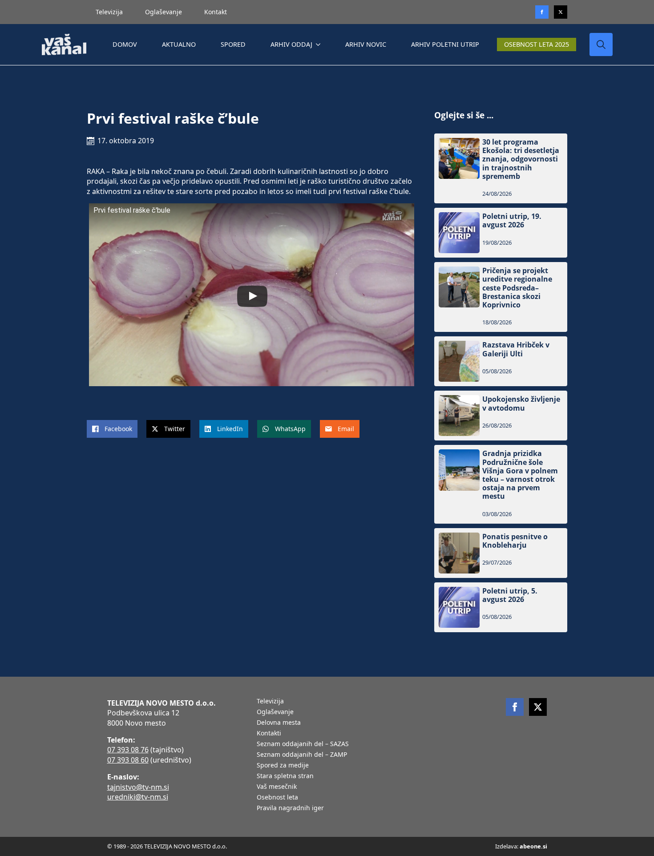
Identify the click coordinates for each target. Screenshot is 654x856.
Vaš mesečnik (277, 787)
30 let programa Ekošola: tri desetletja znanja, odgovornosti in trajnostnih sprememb (520, 159)
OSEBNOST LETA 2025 (536, 44)
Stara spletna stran (285, 776)
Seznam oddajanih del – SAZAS (303, 744)
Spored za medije (283, 765)
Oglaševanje (163, 12)
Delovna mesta (279, 723)
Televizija (109, 12)
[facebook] (515, 707)
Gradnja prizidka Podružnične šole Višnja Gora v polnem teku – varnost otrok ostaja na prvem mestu (520, 475)
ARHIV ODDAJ (291, 44)
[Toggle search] (601, 44)
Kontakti (269, 733)
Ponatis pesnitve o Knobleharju (515, 541)
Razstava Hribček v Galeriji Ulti (515, 349)
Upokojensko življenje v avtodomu (521, 403)
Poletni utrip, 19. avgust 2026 (511, 220)
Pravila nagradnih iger (290, 808)
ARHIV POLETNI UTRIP (445, 44)
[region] (116, 786)
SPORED (233, 44)
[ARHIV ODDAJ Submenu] (319, 44)
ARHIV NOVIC (365, 44)
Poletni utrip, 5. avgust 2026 (509, 595)
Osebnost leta (277, 797)
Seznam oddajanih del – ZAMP (302, 755)
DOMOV (125, 44)
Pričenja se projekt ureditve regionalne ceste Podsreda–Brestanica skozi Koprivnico (517, 287)
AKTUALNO (179, 44)
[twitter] (560, 12)
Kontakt (215, 12)
